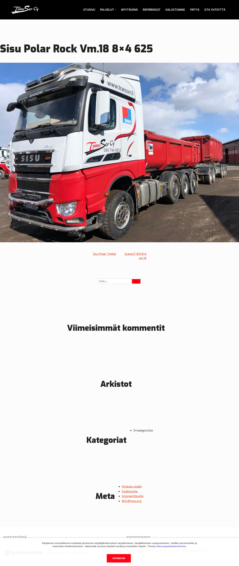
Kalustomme (175, 10)
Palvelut (107, 10)
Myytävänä (129, 10)
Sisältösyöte (130, 491)
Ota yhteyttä (214, 10)
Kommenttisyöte (132, 496)
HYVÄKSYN (119, 558)
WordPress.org (132, 501)
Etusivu (89, 10)
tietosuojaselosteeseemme (171, 546)
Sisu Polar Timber (104, 254)
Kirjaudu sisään (132, 486)
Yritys (194, 10)
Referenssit (152, 10)
